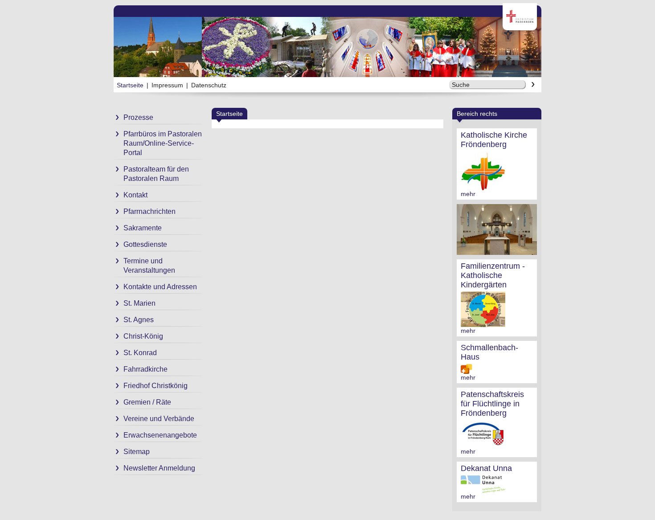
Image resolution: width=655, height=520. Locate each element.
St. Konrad (140, 352)
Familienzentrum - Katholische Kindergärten (493, 275)
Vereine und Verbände (158, 418)
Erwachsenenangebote (160, 435)
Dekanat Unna (486, 468)
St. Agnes (138, 319)
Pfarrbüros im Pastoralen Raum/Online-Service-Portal (162, 143)
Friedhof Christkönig (155, 385)
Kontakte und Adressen (160, 287)
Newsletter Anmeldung (159, 468)
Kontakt (135, 195)
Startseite (130, 85)
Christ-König (143, 336)
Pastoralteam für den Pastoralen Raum (156, 173)
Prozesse (138, 117)
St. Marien (139, 303)
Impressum (167, 85)
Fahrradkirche (145, 369)
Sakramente (142, 228)
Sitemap (136, 451)
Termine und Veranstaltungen (149, 265)
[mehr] (483, 186)
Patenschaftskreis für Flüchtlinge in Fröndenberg (492, 404)
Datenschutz (208, 85)
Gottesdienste (145, 244)
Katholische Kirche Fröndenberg (494, 140)
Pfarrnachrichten (149, 211)
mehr (468, 193)
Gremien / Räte (147, 402)
